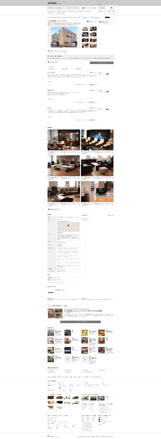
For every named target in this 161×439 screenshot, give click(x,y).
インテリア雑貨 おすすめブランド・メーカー (105, 412)
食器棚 (70, 390)
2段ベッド (52, 390)
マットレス (52, 389)
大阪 (79, 11)
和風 (72, 404)
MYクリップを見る (112, 13)
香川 (50, 13)
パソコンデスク (108, 384)
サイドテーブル (97, 384)
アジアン (49, 404)
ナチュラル (49, 409)
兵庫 (81, 11)
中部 (68, 11)
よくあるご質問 (102, 436)
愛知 (70, 11)
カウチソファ (53, 384)
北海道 (63, 11)
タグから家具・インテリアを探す (88, 404)
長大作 (82, 418)
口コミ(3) (90, 21)
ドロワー (90, 407)
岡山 (89, 11)
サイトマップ (87, 436)
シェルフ (70, 391)
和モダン (57, 409)
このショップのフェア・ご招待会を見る (80, 321)
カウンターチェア (64, 386)
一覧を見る (112, 215)
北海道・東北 (59, 11)
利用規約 (97, 436)
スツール (63, 384)
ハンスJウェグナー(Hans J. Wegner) (87, 425)
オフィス (107, 399)
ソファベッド (53, 385)
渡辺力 (88, 418)
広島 (88, 11)
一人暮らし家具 (84, 407)
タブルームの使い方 (81, 436)
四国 (48, 13)
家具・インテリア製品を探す (56, 7)
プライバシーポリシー (109, 436)
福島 (65, 11)
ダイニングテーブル (90, 384)
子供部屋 (107, 396)
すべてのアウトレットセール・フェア (53, 417)
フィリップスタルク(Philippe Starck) (87, 426)
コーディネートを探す (73, 7)
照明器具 (49, 427)
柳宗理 (82, 417)
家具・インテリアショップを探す (90, 7)
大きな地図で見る (60, 232)
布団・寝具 (65, 426)
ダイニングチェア (71, 385)
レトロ (56, 399)
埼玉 (54, 11)
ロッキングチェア (71, 386)
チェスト (63, 390)
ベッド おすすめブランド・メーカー (104, 408)
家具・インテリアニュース (104, 417)
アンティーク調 (50, 399)
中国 (85, 11)
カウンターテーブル (90, 385)
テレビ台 (63, 389)
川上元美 (93, 418)
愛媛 (52, 13)
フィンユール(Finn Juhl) (85, 429)
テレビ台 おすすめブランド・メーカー (104, 411)
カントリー (65, 404)
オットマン (63, 385)
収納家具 (73, 426)
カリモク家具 (60, 289)
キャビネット (64, 391)
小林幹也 (83, 421)
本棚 (70, 389)
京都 (82, 11)
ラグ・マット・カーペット (75, 427)
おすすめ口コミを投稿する (102, 62)
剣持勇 (88, 417)
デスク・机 (49, 426)
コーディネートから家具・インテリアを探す (90, 394)
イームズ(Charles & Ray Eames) (86, 422)
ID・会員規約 (93, 436)
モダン (56, 404)
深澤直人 (93, 417)
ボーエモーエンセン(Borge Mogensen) (87, 430)
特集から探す (101, 11)
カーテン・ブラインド (67, 427)
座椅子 (70, 384)
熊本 (61, 13)
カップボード (91, 408)
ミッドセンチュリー (74, 399)
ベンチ (77, 384)
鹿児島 (63, 13)
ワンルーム (107, 398)
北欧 (64, 399)
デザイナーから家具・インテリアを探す (89, 415)
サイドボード (83, 408)
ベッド (57, 426)
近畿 (77, 11)
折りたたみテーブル (97, 385)
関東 (48, 11)
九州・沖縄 (56, 13)
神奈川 (52, 11)
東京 (50, 11)
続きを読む (50, 81)
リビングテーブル (90, 386)
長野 (74, 11)
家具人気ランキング (103, 419)
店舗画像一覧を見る (53, 209)
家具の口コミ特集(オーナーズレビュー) (106, 421)
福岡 (59, 13)
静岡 (72, 11)
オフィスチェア (79, 385)
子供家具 (57, 427)
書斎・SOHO (107, 397)
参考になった (92, 84)
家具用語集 (100, 424)
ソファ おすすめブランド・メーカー (104, 407)
